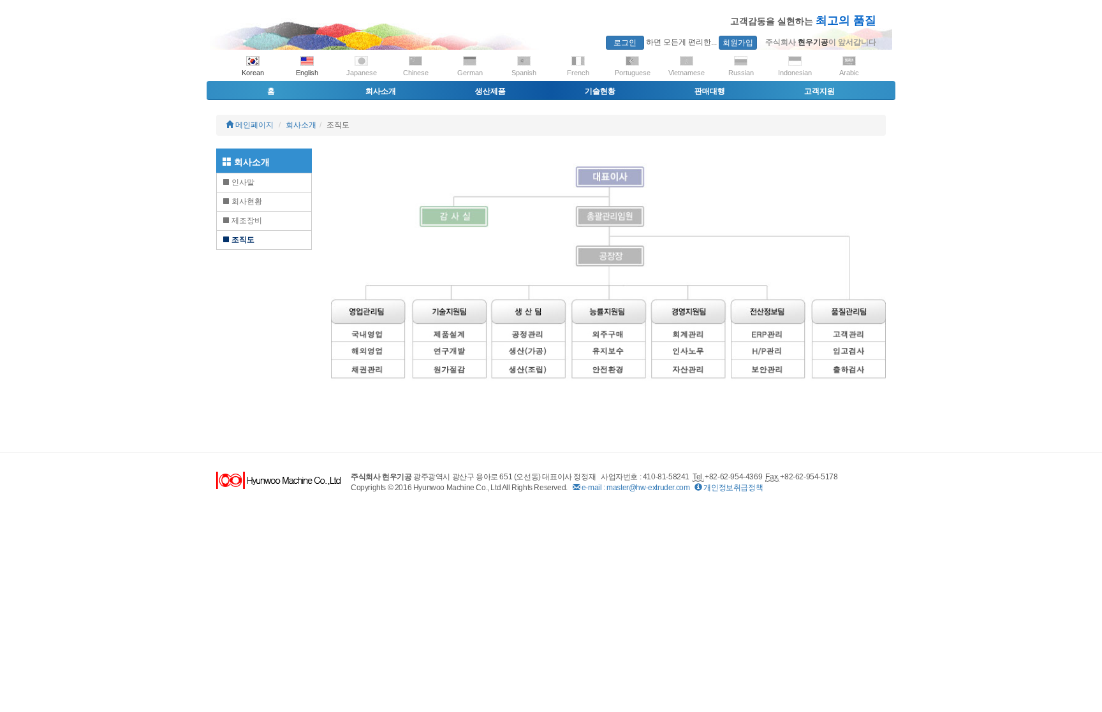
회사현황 (246, 201)
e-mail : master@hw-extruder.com (634, 487)
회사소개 (301, 124)
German (470, 72)
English (307, 72)
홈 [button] (271, 91)
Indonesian (795, 72)
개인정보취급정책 (732, 487)
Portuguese (632, 72)
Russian (741, 72)
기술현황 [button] (600, 91)
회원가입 (738, 42)
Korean (253, 72)
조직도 (242, 239)
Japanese (361, 72)
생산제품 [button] (490, 91)
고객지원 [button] (819, 91)
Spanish (523, 72)
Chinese (416, 72)
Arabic (849, 72)
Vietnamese (686, 72)
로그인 (624, 42)
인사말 (242, 182)
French (578, 72)
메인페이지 (253, 124)
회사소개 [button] (380, 91)
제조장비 (246, 220)
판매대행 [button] (709, 91)
